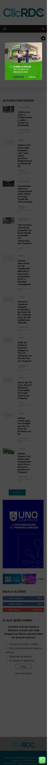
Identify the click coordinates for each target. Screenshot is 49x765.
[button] (43, 38)
